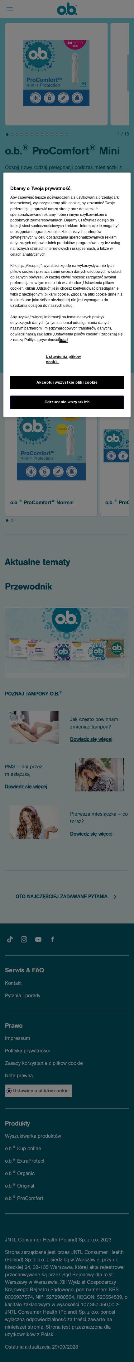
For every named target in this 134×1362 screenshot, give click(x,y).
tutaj (64, 340)
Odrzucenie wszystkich (67, 402)
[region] (67, 295)
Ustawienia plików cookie (63, 359)
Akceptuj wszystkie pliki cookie (67, 382)
